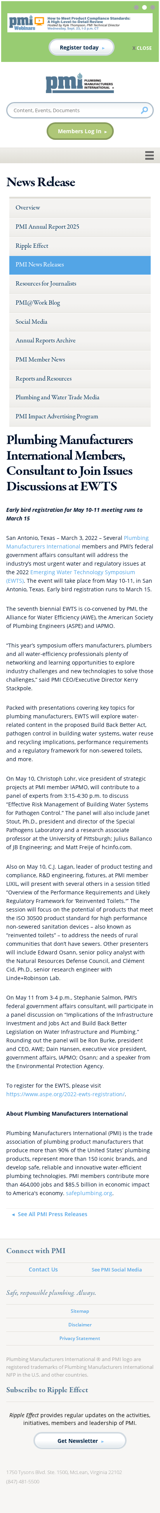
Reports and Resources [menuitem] (43, 378)
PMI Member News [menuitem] (40, 359)
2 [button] (145, 8)
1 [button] (137, 8)
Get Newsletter (77, 1440)
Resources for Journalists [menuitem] (46, 283)
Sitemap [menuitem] (80, 1311)
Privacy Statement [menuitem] (79, 1338)
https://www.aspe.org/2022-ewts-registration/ (65, 1094)
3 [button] (154, 8)
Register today (79, 47)
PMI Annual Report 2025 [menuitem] (47, 226)
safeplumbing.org (89, 1193)
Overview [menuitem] (28, 207)
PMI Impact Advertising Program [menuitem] (57, 416)
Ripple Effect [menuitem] (32, 246)
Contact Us (43, 1269)
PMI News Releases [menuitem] (40, 264)
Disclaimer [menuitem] (80, 1324)
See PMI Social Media (117, 1269)
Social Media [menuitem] (31, 321)
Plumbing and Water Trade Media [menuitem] (57, 397)
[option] (80, 34)
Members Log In (79, 131)
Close (144, 48)
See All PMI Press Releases (52, 1214)
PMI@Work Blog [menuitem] (38, 302)
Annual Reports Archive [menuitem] (46, 340)
